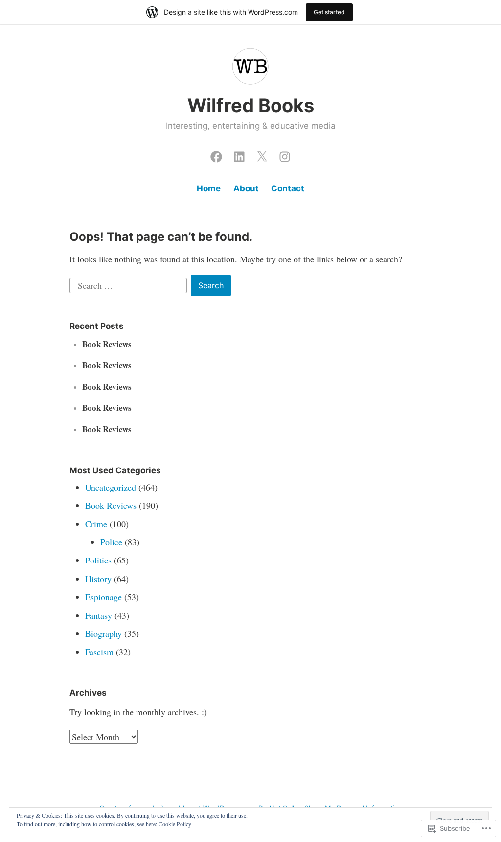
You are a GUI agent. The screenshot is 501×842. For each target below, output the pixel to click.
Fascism (99, 651)
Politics (98, 560)
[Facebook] (216, 154)
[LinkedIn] (239, 154)
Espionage (103, 597)
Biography (103, 633)
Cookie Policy (175, 824)
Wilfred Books (250, 105)
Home (209, 188)
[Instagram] (284, 154)
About (246, 188)
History (98, 579)
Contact (287, 188)
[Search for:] (129, 284)
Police (111, 542)
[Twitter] (261, 154)
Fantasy (98, 615)
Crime (96, 524)
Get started (329, 12)
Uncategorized (110, 487)
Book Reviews (107, 344)
